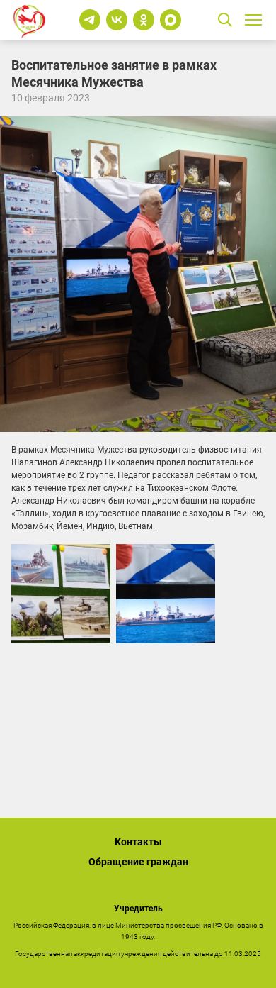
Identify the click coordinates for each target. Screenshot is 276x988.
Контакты (138, 842)
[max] (170, 19)
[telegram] (89, 19)
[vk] (116, 19)
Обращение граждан (138, 861)
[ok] (143, 19)
